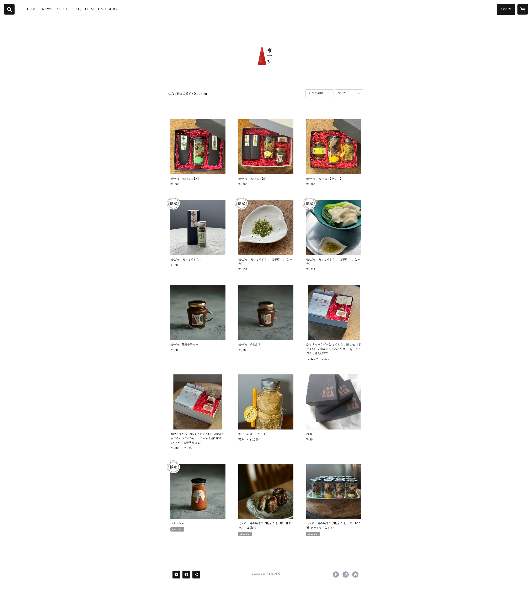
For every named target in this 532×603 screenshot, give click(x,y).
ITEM (89, 9)
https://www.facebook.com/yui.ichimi (336, 574)
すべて (342, 93)
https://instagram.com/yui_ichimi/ (345, 574)
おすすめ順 (316, 93)
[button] (506, 9)
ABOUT (63, 9)
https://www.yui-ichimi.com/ (355, 574)
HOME (32, 9)
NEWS (47, 9)
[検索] (9, 9)
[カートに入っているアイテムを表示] (522, 9)
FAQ (77, 9)
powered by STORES (266, 575)
